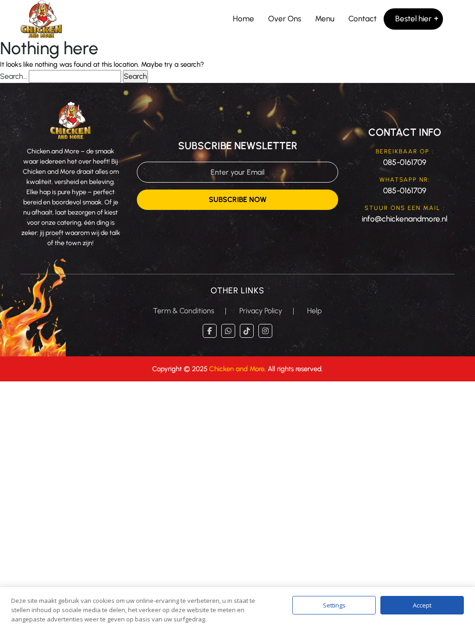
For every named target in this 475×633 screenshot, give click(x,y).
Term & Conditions (183, 310)
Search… (13, 76)
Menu (324, 18)
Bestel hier (413, 18)
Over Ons (284, 18)
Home (243, 18)
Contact (362, 18)
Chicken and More (236, 369)
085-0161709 (404, 162)
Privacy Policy (260, 310)
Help (314, 310)
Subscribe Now (238, 199)
